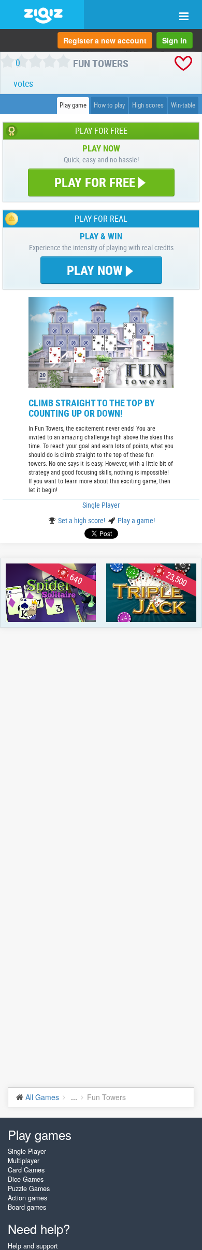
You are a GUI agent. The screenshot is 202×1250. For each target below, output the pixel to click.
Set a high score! (82, 520)
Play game (73, 105)
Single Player (101, 505)
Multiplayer (23, 1160)
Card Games (26, 1170)
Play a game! (136, 520)
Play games (39, 1134)
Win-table (183, 105)
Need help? (39, 1228)
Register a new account (105, 40)
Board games (27, 1207)
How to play (109, 105)
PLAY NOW (96, 270)
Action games (27, 1197)
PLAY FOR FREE (94, 182)
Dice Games (26, 1179)
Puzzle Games (29, 1188)
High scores (148, 105)
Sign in (174, 40)
